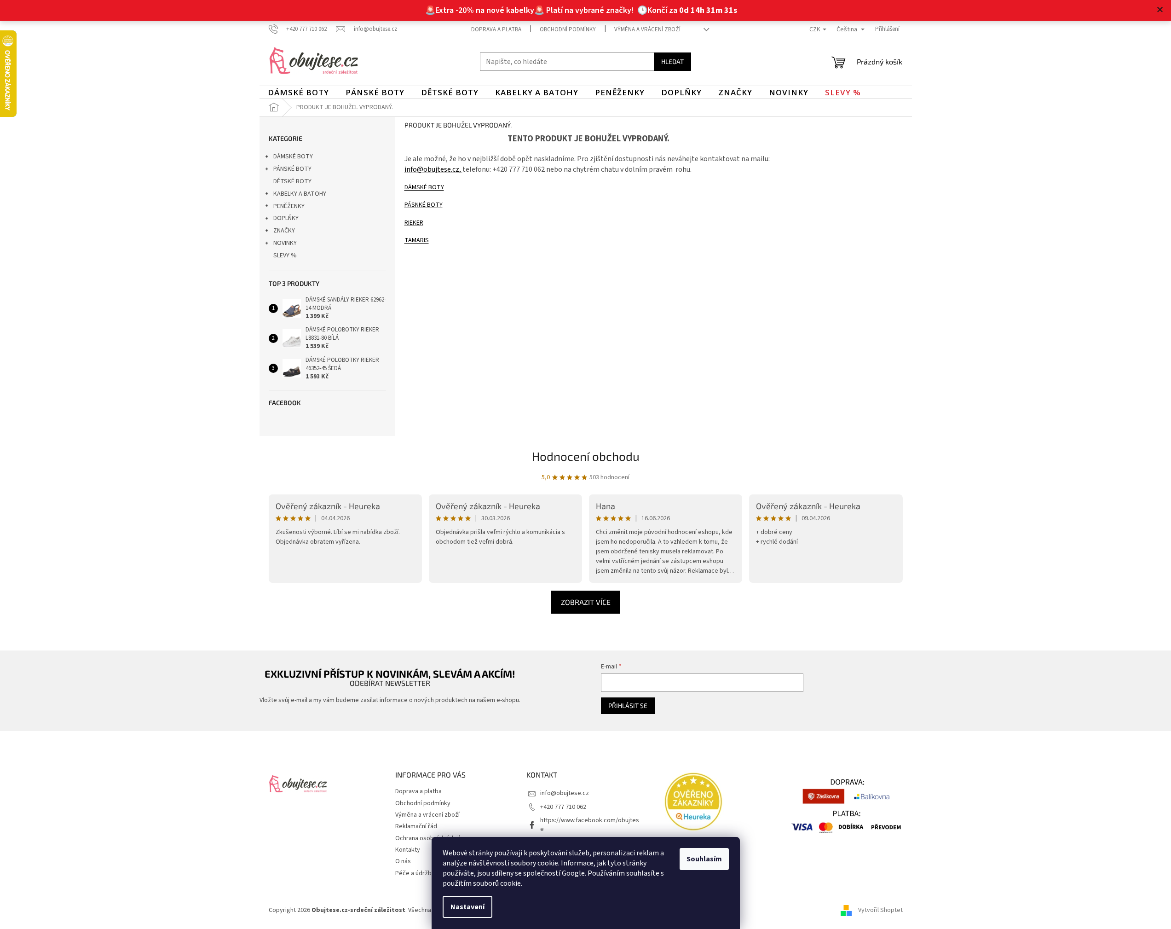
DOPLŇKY (286, 218)
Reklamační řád (416, 826)
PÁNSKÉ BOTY (292, 169)
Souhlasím (704, 859)
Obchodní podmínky (568, 29)
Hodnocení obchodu (586, 456)
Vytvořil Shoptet (880, 910)
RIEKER (413, 222)
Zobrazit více (586, 602)
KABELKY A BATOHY (299, 193)
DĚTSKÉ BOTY (292, 181)
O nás (403, 861)
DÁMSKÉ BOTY (293, 156)
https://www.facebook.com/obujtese (589, 825)
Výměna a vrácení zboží (647, 29)
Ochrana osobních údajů (428, 838)
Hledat (672, 61)
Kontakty (407, 849)
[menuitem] (298, 92)
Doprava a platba (496, 29)
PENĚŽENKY (289, 206)
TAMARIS (416, 240)
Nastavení (467, 907)
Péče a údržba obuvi (423, 873)
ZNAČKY (284, 230)
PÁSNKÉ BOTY (423, 204)
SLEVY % (285, 255)
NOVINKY (285, 243)
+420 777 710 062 (563, 807)
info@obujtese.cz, (433, 169)
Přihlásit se (627, 705)
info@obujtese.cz (564, 793)
